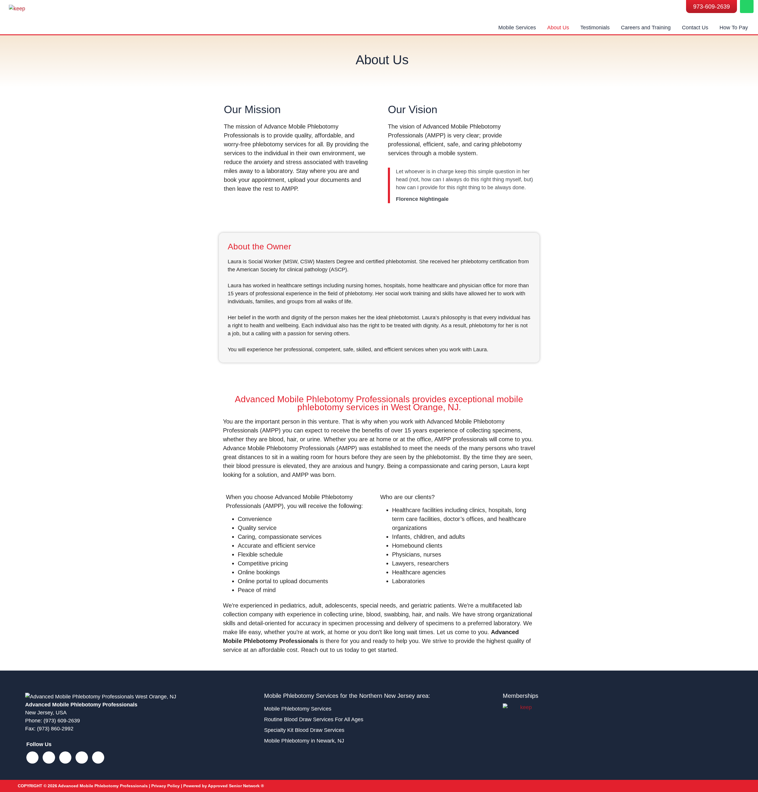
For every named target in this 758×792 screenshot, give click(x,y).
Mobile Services (517, 28)
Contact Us (695, 28)
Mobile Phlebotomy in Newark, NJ (304, 741)
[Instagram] (49, 757)
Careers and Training (646, 28)
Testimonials (595, 28)
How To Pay (734, 28)
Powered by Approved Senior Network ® (223, 785)
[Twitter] (65, 757)
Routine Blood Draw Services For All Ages (313, 719)
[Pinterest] (98, 757)
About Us (558, 28)
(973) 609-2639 (62, 721)
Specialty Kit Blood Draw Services (304, 730)
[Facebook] (32, 757)
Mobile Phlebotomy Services (297, 709)
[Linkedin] (82, 757)
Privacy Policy (165, 785)
